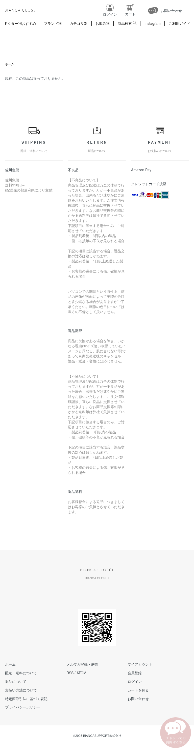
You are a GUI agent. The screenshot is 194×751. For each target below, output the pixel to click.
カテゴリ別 (78, 23)
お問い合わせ (138, 698)
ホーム (9, 64)
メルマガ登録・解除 (82, 664)
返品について (15, 681)
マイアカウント (140, 664)
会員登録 (135, 672)
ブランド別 (53, 23)
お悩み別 (102, 23)
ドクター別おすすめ (20, 23)
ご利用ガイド (179, 23)
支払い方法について (21, 689)
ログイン (135, 681)
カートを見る (138, 689)
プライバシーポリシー (22, 706)
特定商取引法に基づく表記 (26, 698)
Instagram (152, 23)
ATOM (81, 672)
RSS (70, 672)
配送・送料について (21, 672)
